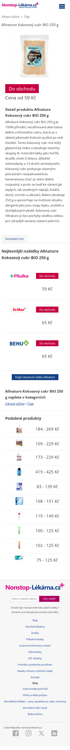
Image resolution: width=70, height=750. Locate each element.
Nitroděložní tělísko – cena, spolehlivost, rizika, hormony (35, 701)
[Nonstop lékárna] (20, 6)
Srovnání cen (14, 239)
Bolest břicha (35, 714)
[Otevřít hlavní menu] (62, 6)
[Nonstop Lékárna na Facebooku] (16, 733)
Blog (35, 620)
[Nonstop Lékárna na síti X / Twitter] (41, 733)
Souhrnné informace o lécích (35, 645)
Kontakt (35, 677)
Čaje (27, 16)
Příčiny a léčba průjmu (35, 695)
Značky (35, 633)
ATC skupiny (35, 658)
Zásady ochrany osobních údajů (35, 671)
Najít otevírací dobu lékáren (35, 377)
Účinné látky (35, 652)
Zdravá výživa (10, 16)
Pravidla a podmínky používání (35, 664)
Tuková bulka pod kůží (35, 688)
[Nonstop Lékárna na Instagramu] (28, 733)
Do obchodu (22, 88)
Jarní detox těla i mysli (35, 707)
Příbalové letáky (35, 639)
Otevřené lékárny (35, 626)
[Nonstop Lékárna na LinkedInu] (54, 733)
